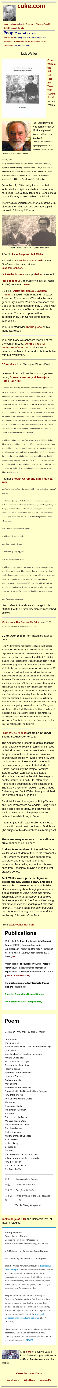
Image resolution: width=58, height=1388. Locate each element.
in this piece (34, 327)
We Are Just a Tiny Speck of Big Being (20, 622)
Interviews (8, 42)
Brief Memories (20, 42)
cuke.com (31, 6)
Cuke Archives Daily (29, 1373)
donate (21, 28)
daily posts (14, 24)
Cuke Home (29, 1380)
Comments (8, 46)
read (14, 956)
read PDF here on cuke (17, 975)
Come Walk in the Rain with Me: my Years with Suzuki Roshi (51, 79)
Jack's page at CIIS (12, 281)
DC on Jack (9, 364)
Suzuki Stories (34, 42)
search (13, 28)
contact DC (45, 1380)
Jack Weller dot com (13, 274)
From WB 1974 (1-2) (14, 732)
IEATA (30, 1340)
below (38, 274)
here (28, 1352)
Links (43, 42)
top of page (13, 1380)
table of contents (27, 24)
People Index (9, 38)
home (6, 24)
